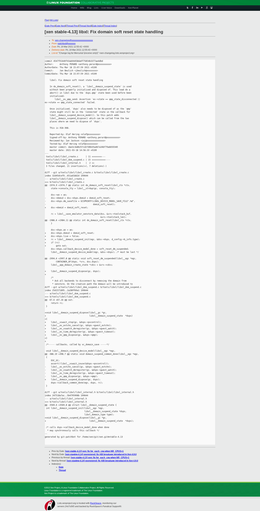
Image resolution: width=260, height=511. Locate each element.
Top (47, 20)
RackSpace (95, 503)
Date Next (60, 26)
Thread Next (85, 26)
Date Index (97, 26)
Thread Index (110, 26)
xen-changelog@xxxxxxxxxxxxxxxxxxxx (74, 40)
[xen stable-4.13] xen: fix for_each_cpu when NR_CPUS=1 (94, 451)
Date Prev (50, 26)
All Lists (54, 20)
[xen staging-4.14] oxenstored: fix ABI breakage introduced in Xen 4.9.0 (101, 454)
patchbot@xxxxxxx (67, 43)
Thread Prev (72, 26)
